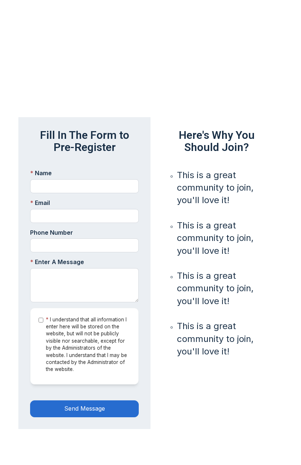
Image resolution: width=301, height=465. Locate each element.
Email (40, 202)
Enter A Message (57, 262)
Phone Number (51, 232)
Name (41, 173)
